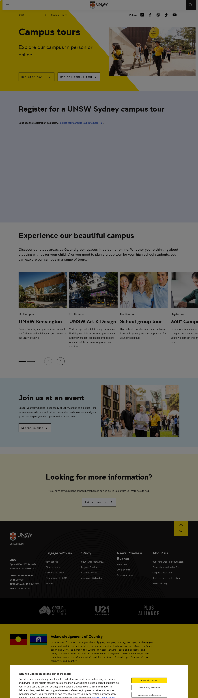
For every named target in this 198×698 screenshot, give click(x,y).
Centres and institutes (166, 578)
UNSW (21, 14)
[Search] (191, 5)
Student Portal (90, 572)
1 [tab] (22, 361)
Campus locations (162, 572)
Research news (125, 575)
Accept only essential (149, 687)
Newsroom (122, 564)
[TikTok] (166, 14)
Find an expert (54, 567)
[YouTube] (174, 14)
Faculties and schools (166, 567)
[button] (36, 77)
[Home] (99, 5)
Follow (133, 15)
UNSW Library (160, 583)
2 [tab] (31, 361)
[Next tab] (61, 361)
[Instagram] (158, 14)
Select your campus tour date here (81, 123)
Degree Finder (89, 567)
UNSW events (123, 569)
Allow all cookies (149, 680)
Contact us (51, 561)
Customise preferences (149, 695)
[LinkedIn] (142, 14)
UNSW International (92, 561)
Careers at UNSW (54, 572)
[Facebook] (150, 14)
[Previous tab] (48, 361)
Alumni (49, 583)
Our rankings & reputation (168, 561)
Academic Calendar (91, 578)
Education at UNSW (56, 578)
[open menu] (8, 5)
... (37, 14)
